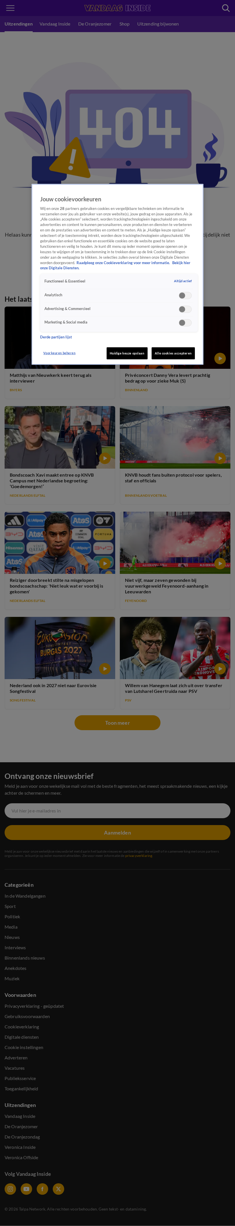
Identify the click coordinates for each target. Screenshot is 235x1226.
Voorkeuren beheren (59, 353)
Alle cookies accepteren (173, 353)
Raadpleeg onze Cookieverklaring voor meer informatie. (124, 263)
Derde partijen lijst (56, 337)
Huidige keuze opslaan (127, 353)
